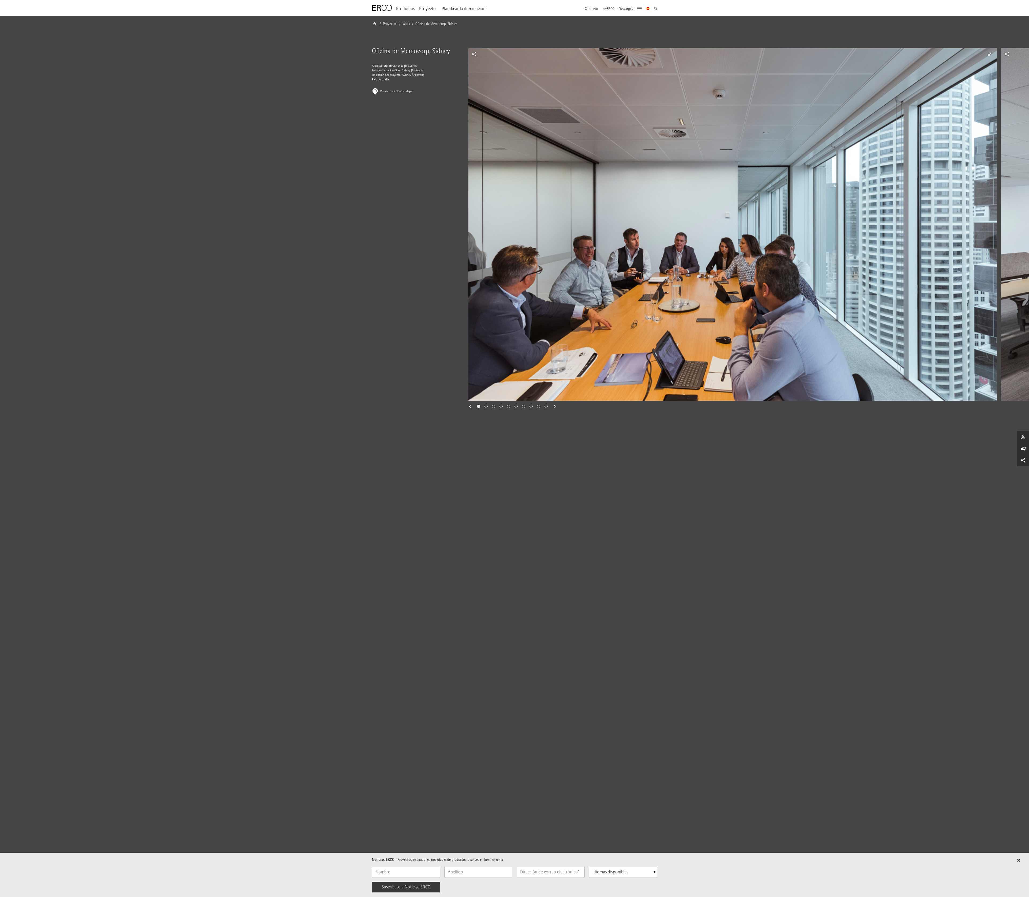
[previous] (471, 406)
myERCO (608, 9)
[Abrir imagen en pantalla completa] (989, 54)
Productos (405, 9)
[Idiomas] (648, 9)
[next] (553, 406)
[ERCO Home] (382, 8)
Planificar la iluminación (464, 9)
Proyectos (428, 9)
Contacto (591, 9)
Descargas (626, 9)
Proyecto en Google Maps (396, 91)
